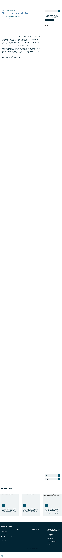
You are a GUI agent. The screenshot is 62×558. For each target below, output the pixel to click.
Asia (9, 16)
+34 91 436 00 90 (4, 531)
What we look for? (50, 534)
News (12, 16)
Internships (49, 537)
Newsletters (18, 16)
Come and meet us (50, 538)
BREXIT (17, 529)
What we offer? (49, 532)
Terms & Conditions (35, 529)
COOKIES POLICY (35, 548)
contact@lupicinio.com (6, 534)
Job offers (49, 544)
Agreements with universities (51, 541)
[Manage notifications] (2, 556)
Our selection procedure (51, 535)
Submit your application (51, 542)
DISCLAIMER (29, 548)
